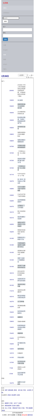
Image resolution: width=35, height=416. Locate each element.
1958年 (12, 189)
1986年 (12, 134)
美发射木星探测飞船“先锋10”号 (21, 160)
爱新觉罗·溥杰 (17, 408)
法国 (18, 395)
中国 (24, 390)
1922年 (12, 232)
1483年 (12, 349)
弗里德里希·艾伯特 (10, 405)
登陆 (5, 39)
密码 (4, 33)
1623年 (12, 306)
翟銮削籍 (20, 333)
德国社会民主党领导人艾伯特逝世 (21, 224)
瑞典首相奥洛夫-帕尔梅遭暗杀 (21, 134)
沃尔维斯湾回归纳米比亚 (21, 112)
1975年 (12, 146)
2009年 (12, 90)
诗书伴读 (6, 13)
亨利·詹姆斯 (29, 408)
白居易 (29, 390)
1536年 (12, 344)
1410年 (12, 357)
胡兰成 (20, 390)
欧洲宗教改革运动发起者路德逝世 (21, 327)
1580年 (12, 321)
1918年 (12, 245)
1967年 (12, 181)
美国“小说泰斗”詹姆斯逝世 (21, 260)
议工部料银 (21, 301)
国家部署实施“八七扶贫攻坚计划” (21, 106)
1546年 (12, 327)
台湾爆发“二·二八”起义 (21, 206)
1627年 (12, 301)
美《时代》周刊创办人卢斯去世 (21, 181)
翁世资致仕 (21, 349)
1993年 (12, 120)
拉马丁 (16, 403)
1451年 (12, 353)
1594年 (12, 312)
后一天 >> (31, 77)
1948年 (12, 201)
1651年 (12, 296)
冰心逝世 (20, 100)
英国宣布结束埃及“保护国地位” (21, 232)
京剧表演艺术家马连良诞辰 (21, 279)
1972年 (12, 153)
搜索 (5, 21)
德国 (18, 405)
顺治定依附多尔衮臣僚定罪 (21, 296)
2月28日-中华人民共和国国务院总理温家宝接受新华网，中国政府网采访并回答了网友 (21, 90)
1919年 (12, 238)
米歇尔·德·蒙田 (11, 395)
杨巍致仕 (20, 317)
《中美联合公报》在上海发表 (21, 153)
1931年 (12, 212)
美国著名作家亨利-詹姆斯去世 (21, 252)
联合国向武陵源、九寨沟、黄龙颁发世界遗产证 (21, 120)
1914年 (12, 266)
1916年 (12, 252)
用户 (4, 27)
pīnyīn (5, 64)
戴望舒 (7, 403)
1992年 (12, 128)
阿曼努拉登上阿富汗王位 (21, 238)
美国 (15, 390)
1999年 (12, 100)
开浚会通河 (21, 357)
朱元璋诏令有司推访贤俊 (21, 362)
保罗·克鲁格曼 (9, 390)
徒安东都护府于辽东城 (21, 373)
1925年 (12, 224)
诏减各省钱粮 (21, 321)
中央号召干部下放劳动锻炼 (21, 195)
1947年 (12, 206)
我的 (4, 69)
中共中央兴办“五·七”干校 (21, 174)
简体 (4, 55)
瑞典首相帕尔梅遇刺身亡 (21, 141)
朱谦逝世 (20, 353)
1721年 (12, 291)
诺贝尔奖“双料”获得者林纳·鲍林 (21, 273)
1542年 (12, 338)
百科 (4, 8)
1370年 (12, 362)
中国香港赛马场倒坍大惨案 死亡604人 (21, 245)
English (5, 50)
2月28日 (5, 75)
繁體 (4, 59)
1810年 (12, 285)
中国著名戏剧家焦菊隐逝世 (21, 146)
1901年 (12, 273)
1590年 (12, 317)
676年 (11, 374)
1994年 (12, 106)
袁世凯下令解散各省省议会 (21, 266)
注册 (4, 45)
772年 (11, 368)
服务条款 (30, 415)
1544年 (12, 333)
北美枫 (5, 3)
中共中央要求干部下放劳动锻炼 (21, 188)
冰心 (6, 408)
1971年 (12, 174)
